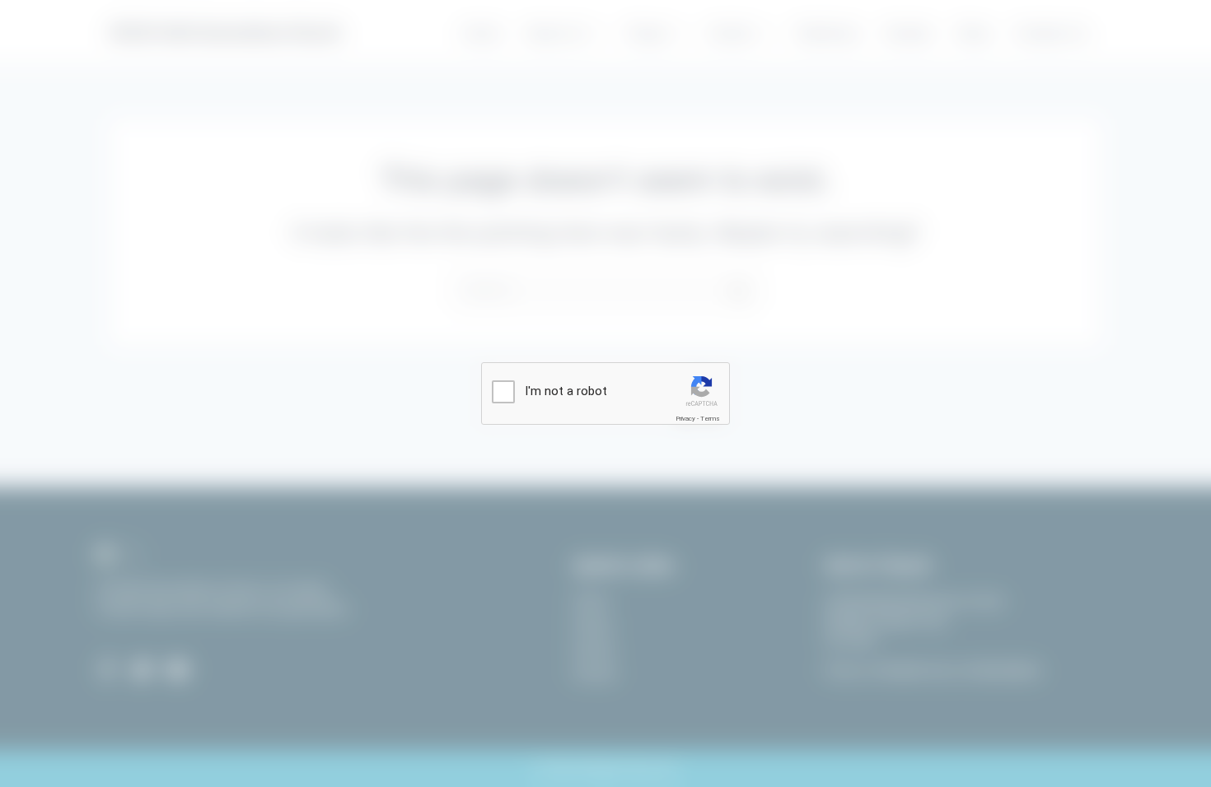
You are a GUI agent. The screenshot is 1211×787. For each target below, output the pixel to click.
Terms (710, 418)
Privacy (685, 418)
